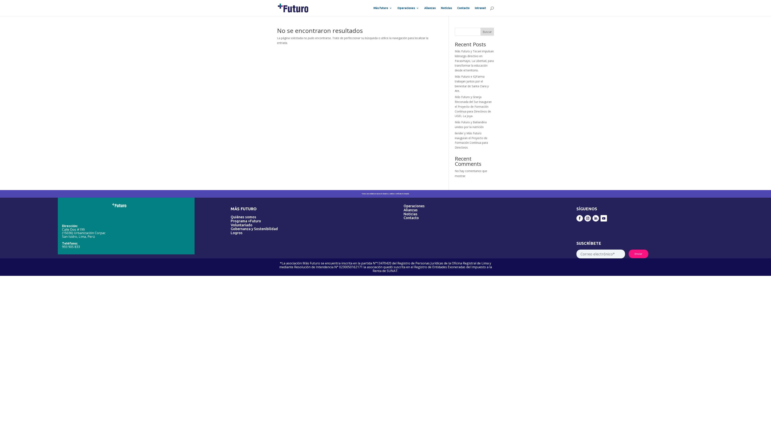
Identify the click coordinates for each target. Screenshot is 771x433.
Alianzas (430, 8)
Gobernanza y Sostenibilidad (254, 229)
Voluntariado (241, 225)
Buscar (487, 32)
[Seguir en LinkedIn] (596, 218)
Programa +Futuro (246, 221)
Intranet (480, 8)
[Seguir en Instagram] (587, 218)
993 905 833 (71, 247)
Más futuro (380, 8)
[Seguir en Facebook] (579, 218)
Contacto (463, 8)
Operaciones (406, 8)
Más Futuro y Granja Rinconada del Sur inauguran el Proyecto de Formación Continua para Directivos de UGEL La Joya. (473, 106)
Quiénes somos (243, 217)
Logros (237, 233)
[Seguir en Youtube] (604, 218)
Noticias (446, 8)
